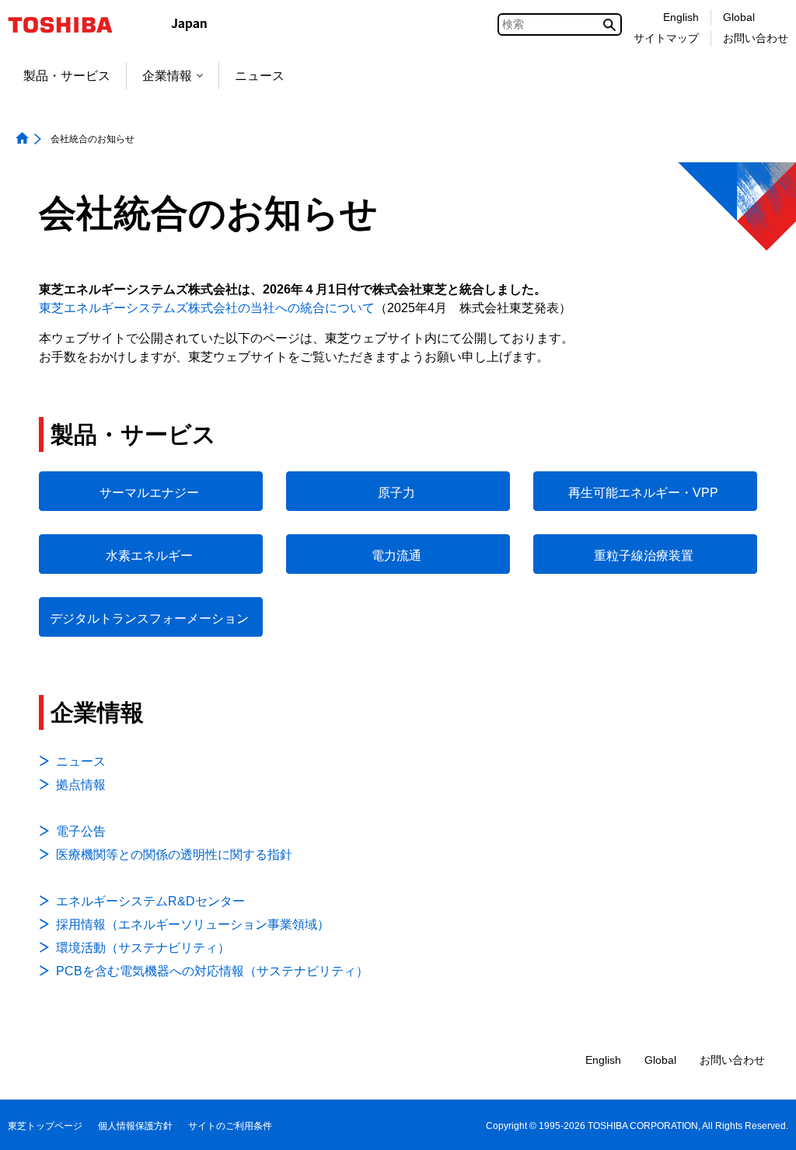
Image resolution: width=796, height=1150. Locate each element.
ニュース (260, 75)
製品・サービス (66, 75)
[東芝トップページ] (70, 25)
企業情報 (167, 75)
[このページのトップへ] (762, 1123)
